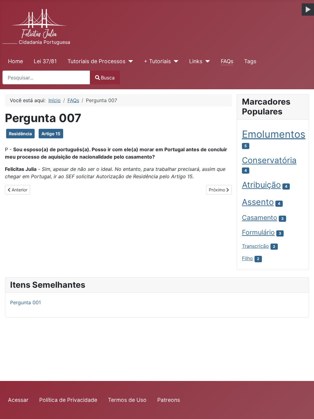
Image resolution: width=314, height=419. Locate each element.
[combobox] (46, 77)
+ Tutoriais (157, 61)
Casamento (259, 217)
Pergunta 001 (25, 302)
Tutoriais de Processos (96, 61)
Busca (108, 78)
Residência (20, 133)
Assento (258, 202)
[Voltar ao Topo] (303, 407)
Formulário (258, 232)
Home (15, 61)
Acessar (18, 400)
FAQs (227, 61)
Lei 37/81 (45, 61)
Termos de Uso (127, 400)
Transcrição (255, 246)
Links (195, 61)
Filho (247, 258)
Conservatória (269, 160)
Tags (250, 61)
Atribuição (261, 185)
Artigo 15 (50, 133)
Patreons (168, 400)
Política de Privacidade (68, 400)
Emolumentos (273, 134)
